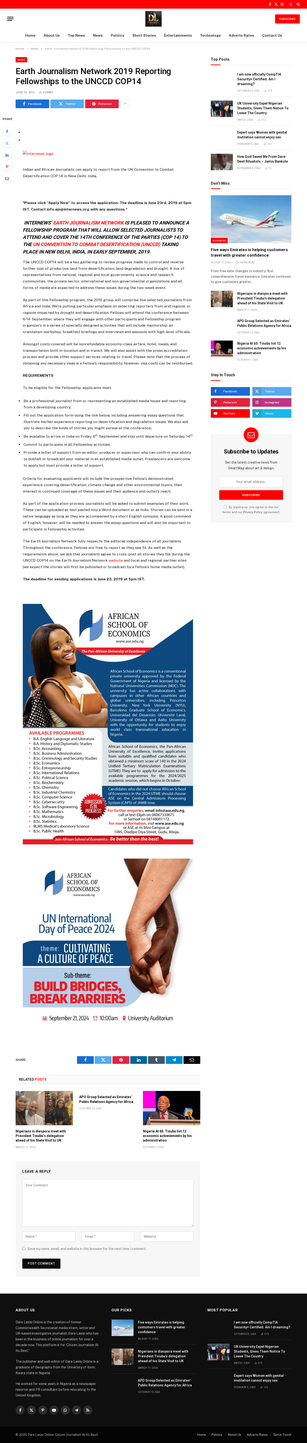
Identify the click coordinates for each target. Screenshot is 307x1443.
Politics (117, 35)
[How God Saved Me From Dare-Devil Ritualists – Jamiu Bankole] (222, 162)
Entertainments (178, 35)
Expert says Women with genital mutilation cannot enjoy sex (262, 134)
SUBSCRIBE (287, 19)
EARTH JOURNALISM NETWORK (88, 223)
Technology (210, 35)
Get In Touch (282, 1435)
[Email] (7, 178)
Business (219, 240)
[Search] (298, 4)
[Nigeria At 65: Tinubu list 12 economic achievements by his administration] (171, 1108)
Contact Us (272, 35)
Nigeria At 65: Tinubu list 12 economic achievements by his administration (167, 1135)
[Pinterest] (7, 166)
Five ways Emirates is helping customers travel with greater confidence (249, 252)
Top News (76, 35)
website (116, 560)
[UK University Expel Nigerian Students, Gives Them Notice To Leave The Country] (222, 108)
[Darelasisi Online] (153, 19)
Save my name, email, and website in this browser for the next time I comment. (87, 1249)
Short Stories (144, 35)
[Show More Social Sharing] (125, 104)
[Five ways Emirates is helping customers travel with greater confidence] (251, 219)
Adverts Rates (241, 35)
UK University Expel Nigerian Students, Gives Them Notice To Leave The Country (263, 108)
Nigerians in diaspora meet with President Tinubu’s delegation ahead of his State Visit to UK (41, 1135)
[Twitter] (7, 143)
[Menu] (10, 18)
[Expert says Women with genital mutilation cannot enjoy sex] (222, 138)
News (98, 35)
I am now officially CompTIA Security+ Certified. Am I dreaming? (259, 79)
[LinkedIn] (7, 154)
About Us (52, 35)
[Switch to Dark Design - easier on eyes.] (291, 4)
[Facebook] (7, 131)
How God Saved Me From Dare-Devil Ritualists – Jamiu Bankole (262, 159)
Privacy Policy (253, 512)
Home (30, 35)
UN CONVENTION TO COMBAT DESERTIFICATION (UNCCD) (96, 244)
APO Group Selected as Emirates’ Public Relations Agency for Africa (106, 1099)
